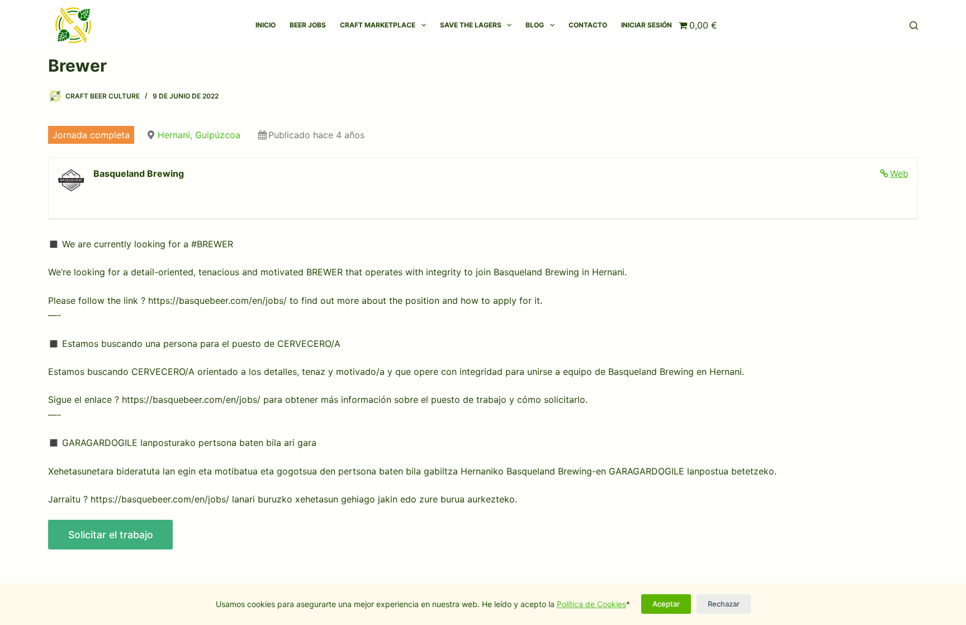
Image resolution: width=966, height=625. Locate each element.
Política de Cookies (591, 604)
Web (899, 173)
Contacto (588, 25)
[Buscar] (914, 25)
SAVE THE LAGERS (470, 25)
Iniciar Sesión (646, 25)
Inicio (265, 25)
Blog (534, 25)
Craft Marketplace (377, 25)
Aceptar (666, 603)
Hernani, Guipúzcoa (199, 134)
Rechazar (724, 603)
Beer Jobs (308, 25)
